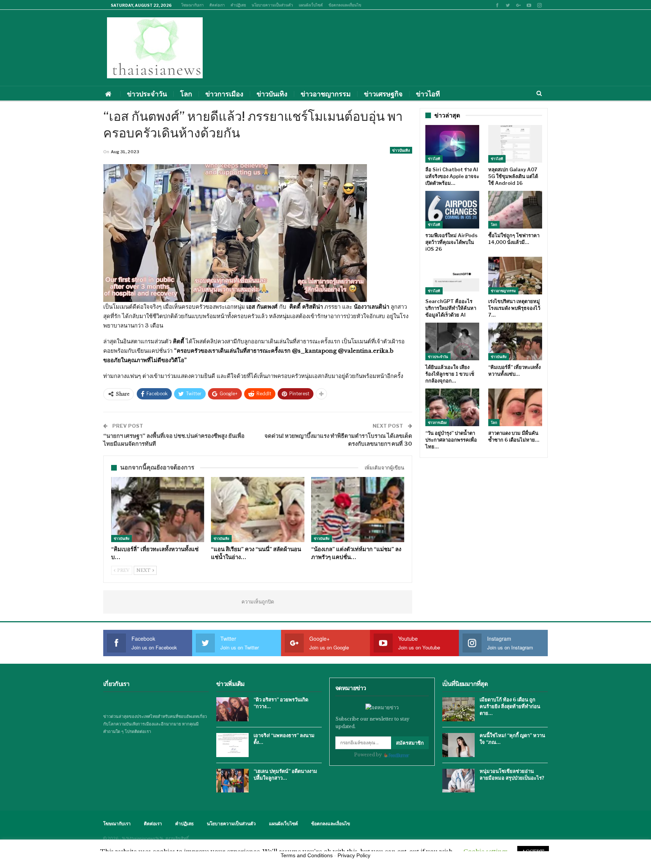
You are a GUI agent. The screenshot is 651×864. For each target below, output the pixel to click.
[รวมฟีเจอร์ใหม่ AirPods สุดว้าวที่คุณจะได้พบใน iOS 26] (452, 210)
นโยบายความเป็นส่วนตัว (272, 5)
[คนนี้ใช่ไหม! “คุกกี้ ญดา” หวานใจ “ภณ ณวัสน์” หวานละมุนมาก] (458, 745)
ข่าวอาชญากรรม (326, 94)
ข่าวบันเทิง (272, 94)
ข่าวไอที (428, 94)
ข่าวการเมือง (224, 94)
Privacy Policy (354, 855)
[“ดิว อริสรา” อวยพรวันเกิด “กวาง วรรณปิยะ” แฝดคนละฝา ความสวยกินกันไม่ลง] (232, 709)
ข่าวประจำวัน (147, 94)
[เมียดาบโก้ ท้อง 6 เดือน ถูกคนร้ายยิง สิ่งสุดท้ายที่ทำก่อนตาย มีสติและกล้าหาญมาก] (458, 709)
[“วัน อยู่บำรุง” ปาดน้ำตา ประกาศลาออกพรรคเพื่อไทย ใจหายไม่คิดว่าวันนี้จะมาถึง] (452, 407)
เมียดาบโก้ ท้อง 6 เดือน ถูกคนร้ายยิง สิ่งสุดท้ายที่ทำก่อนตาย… (510, 706)
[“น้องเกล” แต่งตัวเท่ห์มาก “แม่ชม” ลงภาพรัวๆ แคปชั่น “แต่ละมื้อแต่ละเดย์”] (357, 509)
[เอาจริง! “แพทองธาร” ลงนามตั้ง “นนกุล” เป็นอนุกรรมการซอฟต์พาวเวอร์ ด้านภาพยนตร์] (232, 745)
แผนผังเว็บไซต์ (311, 5)
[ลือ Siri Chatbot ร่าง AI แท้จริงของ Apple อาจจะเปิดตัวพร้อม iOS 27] (452, 144)
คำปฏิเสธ (238, 5)
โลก (186, 94)
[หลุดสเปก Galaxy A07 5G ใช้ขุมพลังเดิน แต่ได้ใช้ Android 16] (515, 144)
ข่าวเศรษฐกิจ (383, 94)
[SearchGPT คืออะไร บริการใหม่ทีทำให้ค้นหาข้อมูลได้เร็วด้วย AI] (452, 275)
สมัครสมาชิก (410, 743)
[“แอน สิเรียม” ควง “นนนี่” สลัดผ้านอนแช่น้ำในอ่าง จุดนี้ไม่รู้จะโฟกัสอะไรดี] (257, 509)
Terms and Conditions (307, 855)
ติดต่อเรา (217, 5)
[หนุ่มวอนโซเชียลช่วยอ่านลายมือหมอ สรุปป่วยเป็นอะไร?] (458, 781)
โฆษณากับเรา (192, 5)
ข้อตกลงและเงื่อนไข (345, 5)
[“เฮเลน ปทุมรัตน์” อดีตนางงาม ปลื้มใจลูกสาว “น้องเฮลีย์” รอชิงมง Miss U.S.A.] (232, 781)
